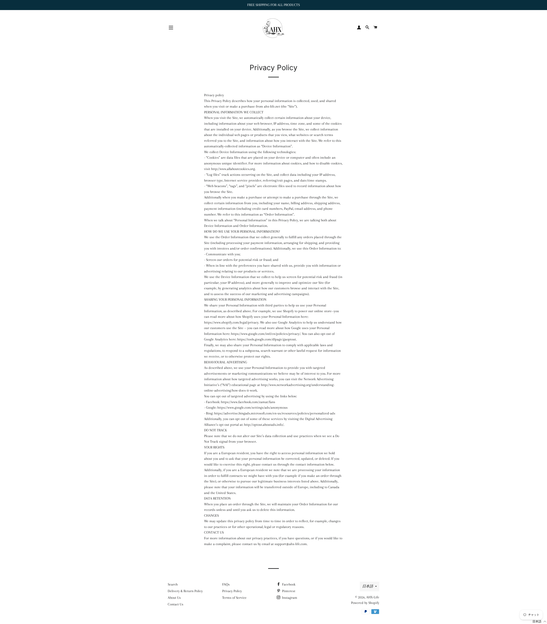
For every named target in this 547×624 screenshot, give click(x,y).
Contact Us (175, 604)
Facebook (288, 584)
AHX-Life (372, 597)
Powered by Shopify (365, 603)
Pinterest (288, 591)
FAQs (226, 584)
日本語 (367, 586)
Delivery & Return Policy (185, 591)
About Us (174, 598)
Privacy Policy (232, 591)
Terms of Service (234, 598)
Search (173, 584)
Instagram (289, 598)
